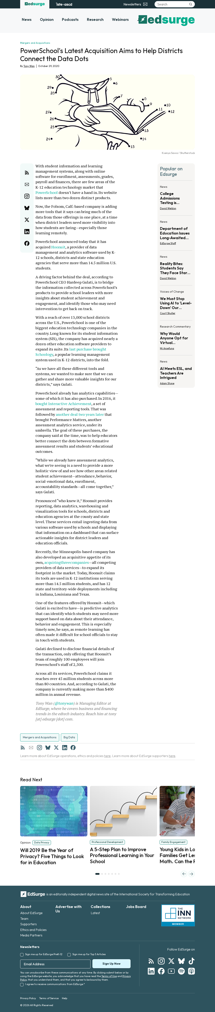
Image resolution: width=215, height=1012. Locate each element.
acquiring (52, 562)
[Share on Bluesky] (26, 208)
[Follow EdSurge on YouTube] (171, 971)
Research (95, 19)
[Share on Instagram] (26, 196)
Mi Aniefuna (167, 348)
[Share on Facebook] (26, 243)
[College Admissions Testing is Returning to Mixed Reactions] (176, 199)
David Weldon (168, 208)
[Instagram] (39, 747)
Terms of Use (109, 976)
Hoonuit (58, 246)
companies (79, 562)
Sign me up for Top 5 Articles (89, 954)
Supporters (28, 924)
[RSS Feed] (22, 747)
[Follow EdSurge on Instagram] (161, 961)
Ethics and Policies (33, 930)
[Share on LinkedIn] (26, 231)
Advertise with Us (68, 909)
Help (64, 998)
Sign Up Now (111, 963)
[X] (56, 747)
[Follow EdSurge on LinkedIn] (151, 971)
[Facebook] (73, 747)
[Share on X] (26, 219)
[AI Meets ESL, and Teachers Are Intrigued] (176, 371)
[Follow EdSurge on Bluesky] (181, 961)
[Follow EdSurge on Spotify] (181, 971)
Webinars (120, 19)
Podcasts (70, 19)
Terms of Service (49, 998)
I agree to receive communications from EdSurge (55, 984)
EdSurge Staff (168, 243)
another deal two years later (80, 414)
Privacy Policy (28, 998)
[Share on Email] (26, 184)
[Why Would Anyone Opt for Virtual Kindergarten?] (176, 338)
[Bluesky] (47, 747)
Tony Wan (29, 66)
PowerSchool (46, 192)
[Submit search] (190, 4)
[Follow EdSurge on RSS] (151, 961)
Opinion (47, 19)
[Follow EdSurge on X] (171, 961)
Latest (95, 913)
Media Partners (31, 935)
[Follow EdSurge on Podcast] (191, 971)
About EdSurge (31, 913)
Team (24, 918)
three (65, 562)
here (107, 756)
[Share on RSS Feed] (26, 172)
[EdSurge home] (34, 4)
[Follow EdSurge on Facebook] (161, 971)
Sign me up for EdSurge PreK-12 (43, 954)
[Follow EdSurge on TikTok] (191, 961)
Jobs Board (136, 906)
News (26, 19)
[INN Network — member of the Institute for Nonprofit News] (178, 915)
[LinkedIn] (64, 747)
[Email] (31, 747)
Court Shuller (167, 313)
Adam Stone (167, 383)
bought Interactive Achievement (63, 403)
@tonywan (63, 703)
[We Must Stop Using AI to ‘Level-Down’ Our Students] (176, 304)
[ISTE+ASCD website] (64, 4)
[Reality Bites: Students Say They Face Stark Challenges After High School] (176, 269)
